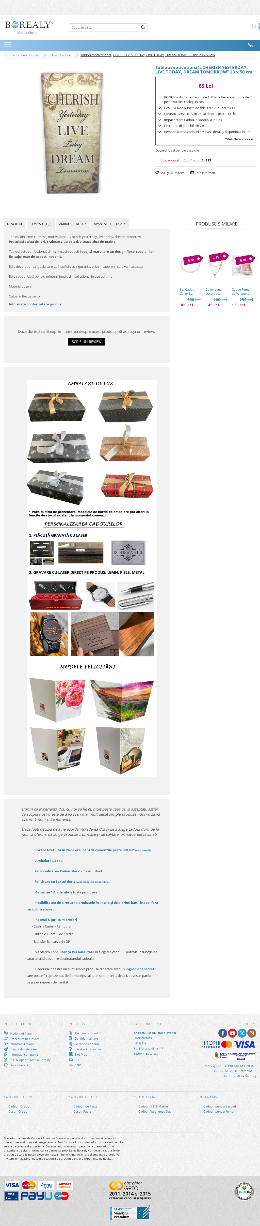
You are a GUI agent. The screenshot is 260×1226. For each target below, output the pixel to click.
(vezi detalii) (143, 850)
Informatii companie (23, 1054)
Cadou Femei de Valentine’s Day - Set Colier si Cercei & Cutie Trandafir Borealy (242, 292)
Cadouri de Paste (85, 1106)
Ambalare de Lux (72, 224)
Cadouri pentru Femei (218, 1111)
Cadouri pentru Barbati (219, 1106)
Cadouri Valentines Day (154, 1111)
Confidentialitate (86, 1038)
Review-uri (41, 224)
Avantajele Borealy (110, 224)
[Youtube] (232, 1033)
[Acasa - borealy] (29, 27)
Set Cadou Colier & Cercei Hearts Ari (189, 292)
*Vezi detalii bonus (239, 139)
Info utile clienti (18, 1024)
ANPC (78, 1065)
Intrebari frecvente (87, 1049)
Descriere (15, 224)
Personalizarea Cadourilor (56, 871)
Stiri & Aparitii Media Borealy (30, 1060)
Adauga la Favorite (172, 173)
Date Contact (18, 1065)
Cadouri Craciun (19, 1106)
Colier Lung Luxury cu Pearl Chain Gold (214, 292)
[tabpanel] (76, 134)
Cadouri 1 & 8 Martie (153, 1106)
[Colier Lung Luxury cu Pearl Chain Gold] (216, 265)
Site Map (80, 1054)
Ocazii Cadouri (62, 55)
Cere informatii (205, 173)
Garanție (52, 892)
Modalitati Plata (20, 1033)
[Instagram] (251, 1033)
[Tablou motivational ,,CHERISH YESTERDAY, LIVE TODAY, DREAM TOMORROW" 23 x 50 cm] (76, 134)
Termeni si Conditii (87, 1033)
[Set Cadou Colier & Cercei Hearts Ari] (190, 265)
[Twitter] (242, 1033)
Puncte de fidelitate (23, 1049)
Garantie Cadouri (86, 1044)
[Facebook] (222, 1033)
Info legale (78, 1024)
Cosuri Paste (82, 1111)
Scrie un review (87, 341)
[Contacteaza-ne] (250, 45)
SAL (71, 1070)
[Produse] (8, 46)
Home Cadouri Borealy (23, 55)
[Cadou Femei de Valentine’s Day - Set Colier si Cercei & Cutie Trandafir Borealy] (242, 265)
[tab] (15, 223)
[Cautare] (143, 27)
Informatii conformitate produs (35, 304)
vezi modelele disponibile (93, 882)
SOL (77, 1060)
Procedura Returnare (24, 1039)
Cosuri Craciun (18, 1111)
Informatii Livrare (21, 1044)
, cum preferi (56, 919)
